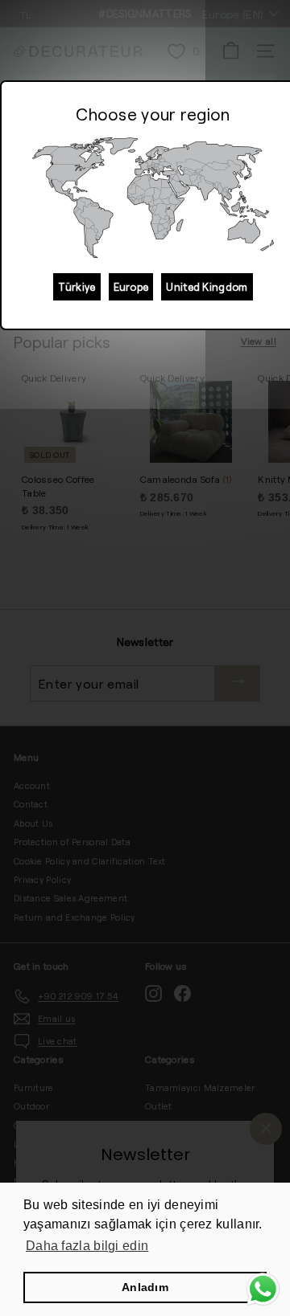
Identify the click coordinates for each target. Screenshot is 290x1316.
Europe (131, 286)
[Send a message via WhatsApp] (263, 1289)
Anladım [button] (145, 1287)
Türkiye (76, 286)
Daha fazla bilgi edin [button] (87, 1246)
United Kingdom (206, 286)
